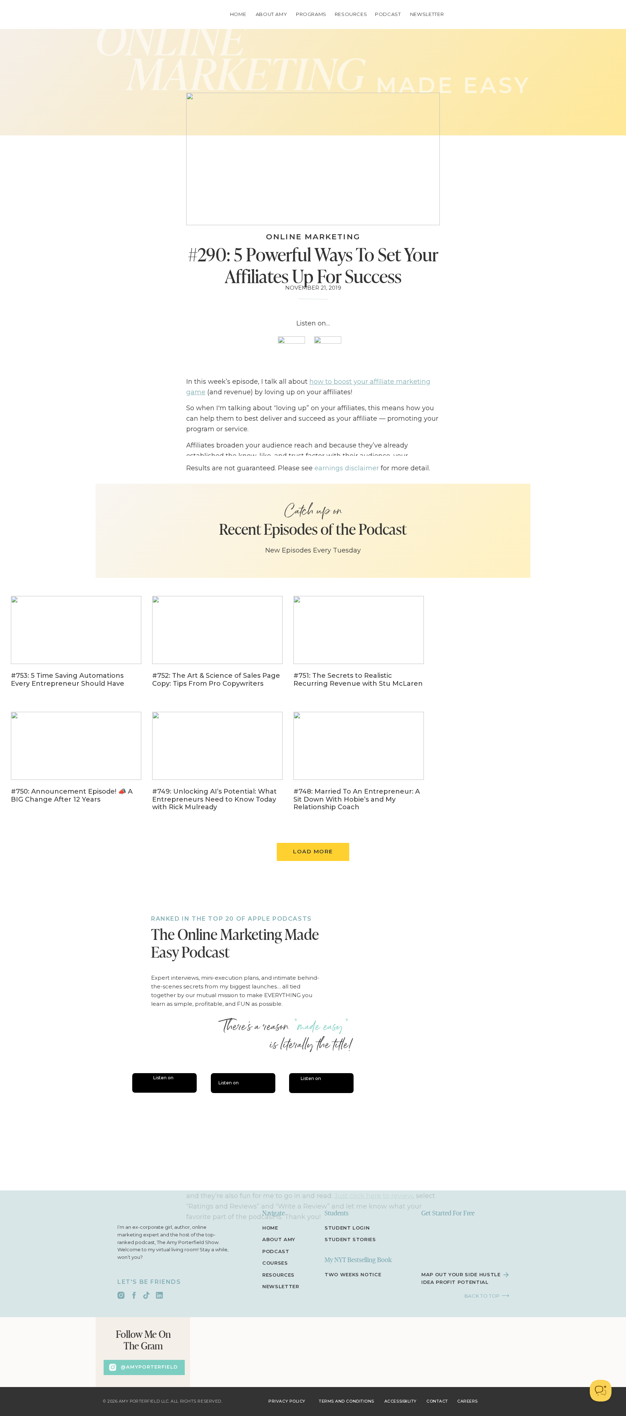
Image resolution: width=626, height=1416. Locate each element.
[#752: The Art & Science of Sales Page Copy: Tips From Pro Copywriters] (217, 646)
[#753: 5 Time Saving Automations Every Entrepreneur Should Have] (76, 646)
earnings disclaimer (346, 468)
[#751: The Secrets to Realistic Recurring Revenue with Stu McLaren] (358, 646)
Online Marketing (313, 236)
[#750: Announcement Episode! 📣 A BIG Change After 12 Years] (76, 762)
